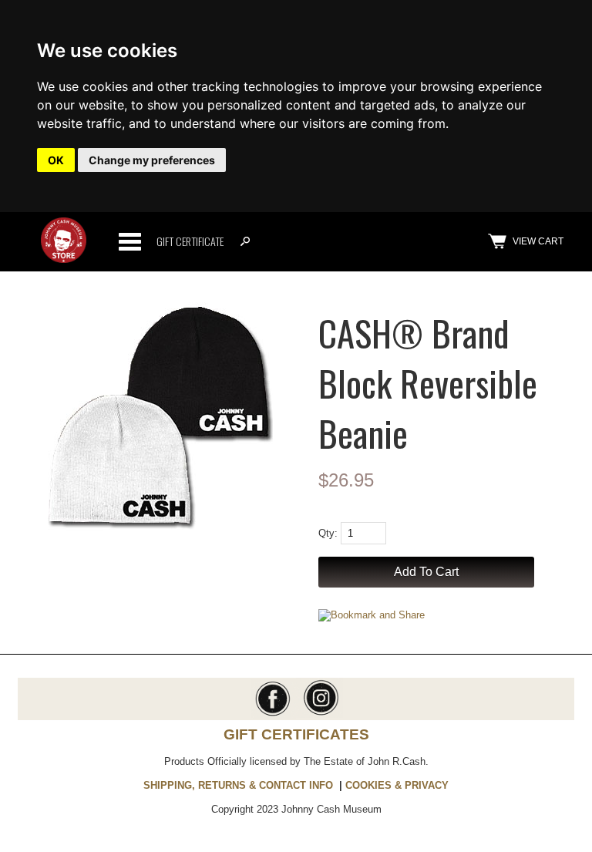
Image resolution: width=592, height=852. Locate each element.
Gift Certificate (190, 241)
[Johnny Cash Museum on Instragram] (319, 714)
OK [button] (56, 160)
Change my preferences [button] (152, 160)
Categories (129, 241)
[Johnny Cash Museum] (63, 259)
